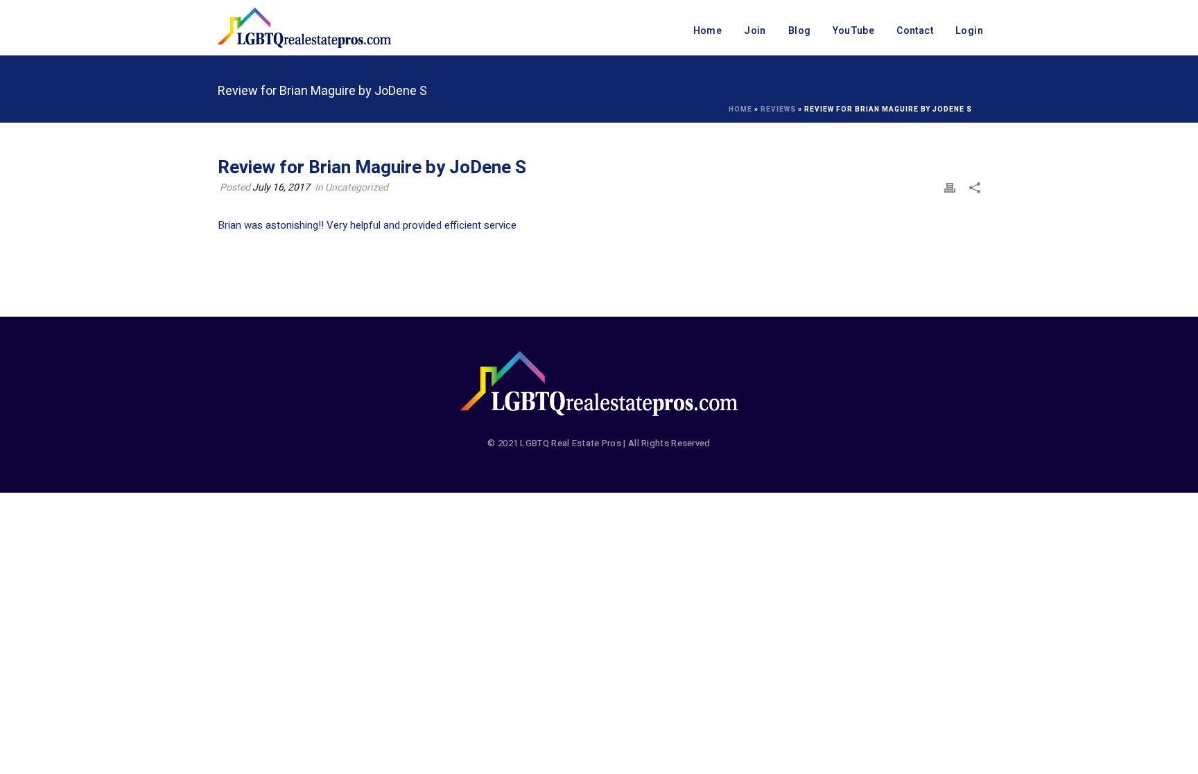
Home (707, 31)
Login (969, 31)
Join (755, 31)
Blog (799, 31)
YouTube (853, 31)
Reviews (778, 109)
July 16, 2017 (281, 187)
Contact (914, 31)
